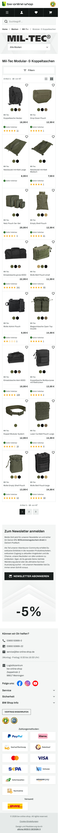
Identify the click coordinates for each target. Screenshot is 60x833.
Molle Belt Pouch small (40, 275)
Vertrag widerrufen (16, 712)
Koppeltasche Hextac (12, 118)
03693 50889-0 (14, 640)
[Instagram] (27, 683)
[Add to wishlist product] (26, 85)
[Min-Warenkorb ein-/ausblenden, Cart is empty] (50, 12)
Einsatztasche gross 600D (14, 275)
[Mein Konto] (22, 12)
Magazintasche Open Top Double (41, 327)
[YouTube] (35, 683)
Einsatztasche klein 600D (14, 380)
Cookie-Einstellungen (29, 821)
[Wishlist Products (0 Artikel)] (36, 12)
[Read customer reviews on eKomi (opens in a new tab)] (53, 4)
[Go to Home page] (19, 4)
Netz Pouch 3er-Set (12, 223)
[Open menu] (7, 12)
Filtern (31, 70)
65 (44, 287)
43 (18, 498)
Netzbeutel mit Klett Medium (38, 171)
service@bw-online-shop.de (20, 652)
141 (18, 287)
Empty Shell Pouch (38, 223)
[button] (29, 690)
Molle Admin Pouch (11, 326)
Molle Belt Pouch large (40, 485)
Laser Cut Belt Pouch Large (42, 434)
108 (18, 395)
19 (18, 446)
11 (18, 131)
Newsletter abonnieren (31, 576)
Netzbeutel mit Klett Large (14, 170)
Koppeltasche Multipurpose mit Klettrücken (42, 381)
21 (44, 236)
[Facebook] (19, 683)
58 (44, 498)
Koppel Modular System (13, 434)
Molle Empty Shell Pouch (14, 485)
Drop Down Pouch (38, 118)
